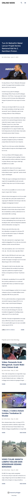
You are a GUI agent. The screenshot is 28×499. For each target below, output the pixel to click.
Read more (23, 384)
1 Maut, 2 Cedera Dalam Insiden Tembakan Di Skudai (13, 413)
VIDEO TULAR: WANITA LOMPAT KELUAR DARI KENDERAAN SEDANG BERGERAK (12, 463)
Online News (8, 2)
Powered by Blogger (14, 492)
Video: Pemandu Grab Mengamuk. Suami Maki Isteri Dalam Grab (13, 364)
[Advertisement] (14, 20)
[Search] (21, 3)
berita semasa (10, 329)
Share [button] (22, 329)
